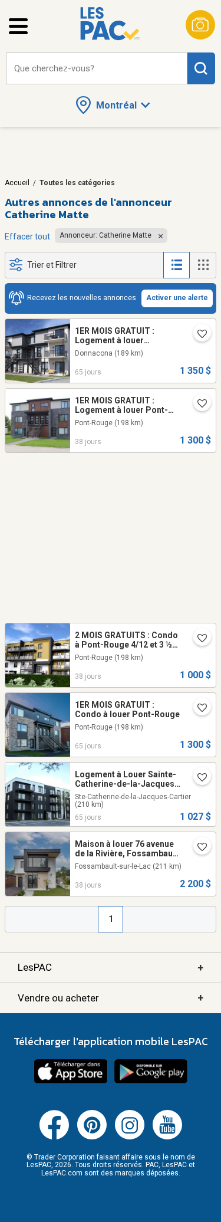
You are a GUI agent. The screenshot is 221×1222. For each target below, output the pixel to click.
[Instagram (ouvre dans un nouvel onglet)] (130, 1137)
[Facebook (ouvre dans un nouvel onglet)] (54, 1137)
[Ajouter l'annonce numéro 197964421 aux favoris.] (197, 639)
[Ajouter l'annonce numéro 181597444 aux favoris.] (197, 848)
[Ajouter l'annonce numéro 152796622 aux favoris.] (197, 709)
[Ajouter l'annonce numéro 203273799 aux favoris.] (197, 778)
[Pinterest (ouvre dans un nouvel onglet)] (92, 1137)
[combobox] (96, 68)
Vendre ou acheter (110, 997)
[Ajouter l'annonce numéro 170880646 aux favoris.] (197, 404)
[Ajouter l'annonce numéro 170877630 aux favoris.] (197, 335)
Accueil (17, 183)
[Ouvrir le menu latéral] (18, 26)
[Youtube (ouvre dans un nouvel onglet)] (167, 1137)
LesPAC (110, 967)
